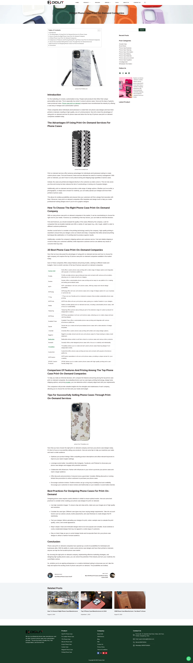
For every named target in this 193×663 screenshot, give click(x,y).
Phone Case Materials (125, 56)
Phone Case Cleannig (125, 50)
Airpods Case (123, 44)
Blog (117, 2)
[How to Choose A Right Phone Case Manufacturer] (63, 600)
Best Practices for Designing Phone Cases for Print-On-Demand (66, 43)
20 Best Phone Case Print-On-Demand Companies (63, 38)
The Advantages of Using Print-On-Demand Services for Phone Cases (68, 34)
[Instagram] (123, 73)
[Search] (145, 2)
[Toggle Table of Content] (98, 30)
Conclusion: (53, 45)
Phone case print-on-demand (71, 103)
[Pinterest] (106, 653)
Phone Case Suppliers (125, 60)
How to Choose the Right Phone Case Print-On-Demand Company (67, 36)
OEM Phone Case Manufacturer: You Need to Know (130, 611)
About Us (126, 2)
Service (107, 2)
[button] (188, 658)
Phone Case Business (125, 48)
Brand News (122, 46)
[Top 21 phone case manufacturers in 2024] (96, 600)
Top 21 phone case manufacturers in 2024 (93, 611)
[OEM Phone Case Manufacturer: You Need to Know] (130, 600)
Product (86, 2)
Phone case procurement (126, 58)
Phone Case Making (125, 54)
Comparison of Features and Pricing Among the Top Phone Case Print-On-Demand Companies (74, 39)
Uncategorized (123, 62)
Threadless (51, 347)
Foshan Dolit (51, 271)
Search (142, 29)
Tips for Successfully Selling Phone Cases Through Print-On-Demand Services (71, 41)
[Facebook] (120, 73)
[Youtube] (103, 653)
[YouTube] (126, 73)
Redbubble (51, 339)
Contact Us (137, 2)
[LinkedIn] (129, 73)
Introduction (52, 32)
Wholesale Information (125, 64)
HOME (77, 2)
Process (97, 2)
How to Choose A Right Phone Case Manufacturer (62, 611)
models (68, 382)
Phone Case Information (126, 52)
